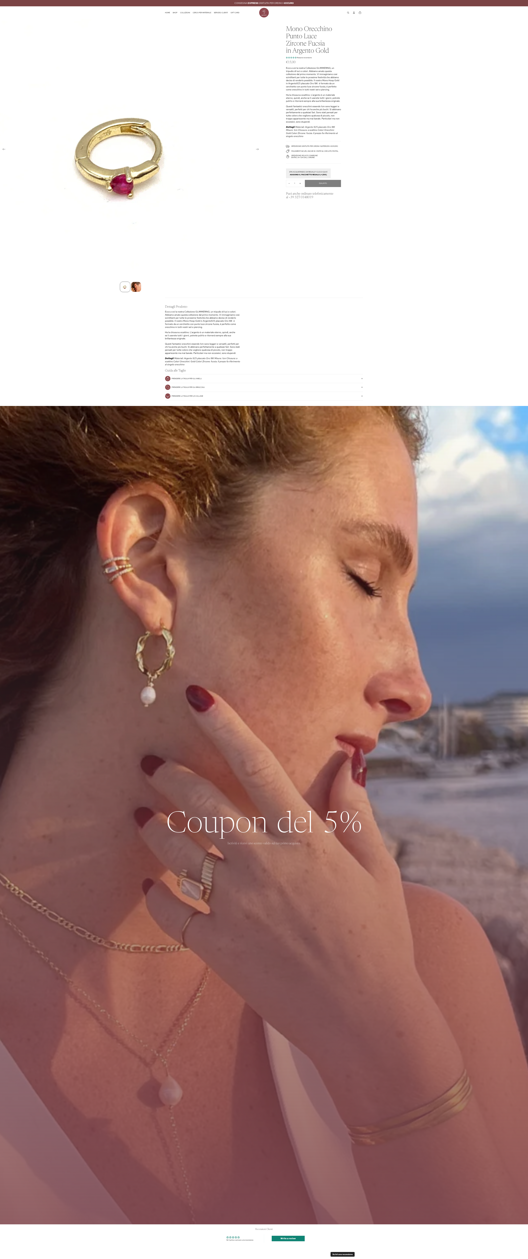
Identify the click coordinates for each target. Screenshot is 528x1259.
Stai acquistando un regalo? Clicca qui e (308, 173)
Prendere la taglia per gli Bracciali (188, 387)
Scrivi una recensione (342, 1254)
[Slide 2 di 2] (136, 287)
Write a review (288, 1238)
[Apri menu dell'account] (354, 13)
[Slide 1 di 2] (125, 287)
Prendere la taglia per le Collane (187, 396)
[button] (291, 58)
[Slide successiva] (258, 150)
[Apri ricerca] (348, 13)
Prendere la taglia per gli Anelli (187, 378)
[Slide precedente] (3, 150)
